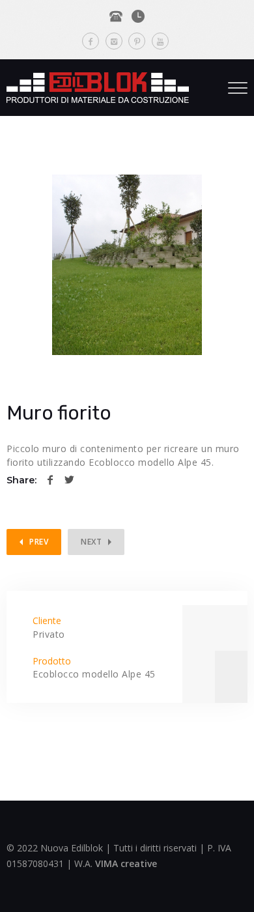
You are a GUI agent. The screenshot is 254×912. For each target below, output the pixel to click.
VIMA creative (126, 863)
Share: (21, 480)
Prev (38, 541)
